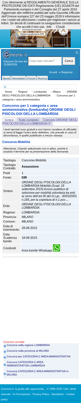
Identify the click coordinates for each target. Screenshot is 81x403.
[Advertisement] (40, 299)
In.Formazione (21, 394)
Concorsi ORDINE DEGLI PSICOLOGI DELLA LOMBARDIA (40, 121)
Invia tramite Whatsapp (37, 250)
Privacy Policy (41, 394)
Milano (57, 91)
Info (49, 26)
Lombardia (40, 91)
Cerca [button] (69, 60)
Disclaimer (57, 394)
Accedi (53, 72)
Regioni (22, 91)
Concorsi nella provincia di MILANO (28, 350)
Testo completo (28, 120)
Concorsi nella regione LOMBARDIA (28, 345)
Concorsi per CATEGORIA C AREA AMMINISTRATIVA (38, 356)
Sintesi (9, 120)
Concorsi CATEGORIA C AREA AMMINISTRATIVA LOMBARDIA (26, 364)
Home (8, 91)
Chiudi (60, 26)
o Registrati (66, 72)
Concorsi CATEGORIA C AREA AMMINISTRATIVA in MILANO (38, 373)
